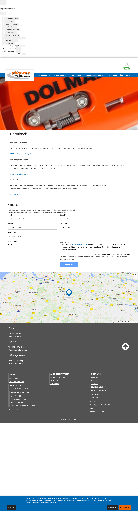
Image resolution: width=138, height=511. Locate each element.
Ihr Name (11, 224)
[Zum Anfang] (125, 346)
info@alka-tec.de (20, 350)
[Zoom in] (135, 274)
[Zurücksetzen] (1, 13)
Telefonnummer (14, 232)
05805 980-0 (18, 347)
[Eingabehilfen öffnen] (3, 2)
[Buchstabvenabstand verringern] (23, 54)
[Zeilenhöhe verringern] (17, 51)
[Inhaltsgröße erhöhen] (24, 46)
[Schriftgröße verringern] (17, 48)
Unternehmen (13, 241)
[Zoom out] (135, 277)
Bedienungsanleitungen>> (19, 174)
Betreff (63, 215)
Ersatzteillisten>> (16, 194)
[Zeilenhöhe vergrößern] (19, 51)
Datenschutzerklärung (79, 244)
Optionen (11, 507)
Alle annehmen (125, 507)
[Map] (69, 297)
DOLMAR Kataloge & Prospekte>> (22, 154)
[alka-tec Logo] (19, 75)
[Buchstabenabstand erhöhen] (25, 54)
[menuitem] (20, 75)
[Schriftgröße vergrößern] (20, 48)
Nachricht (64, 224)
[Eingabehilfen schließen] (4, 13)
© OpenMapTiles (116, 322)
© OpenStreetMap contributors (129, 322)
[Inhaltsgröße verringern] (21, 46)
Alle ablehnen (112, 507)
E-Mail (10, 215)
